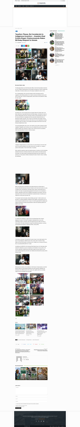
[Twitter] (63, 0)
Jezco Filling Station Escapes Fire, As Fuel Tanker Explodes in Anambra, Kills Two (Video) (60, 55)
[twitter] (26, 359)
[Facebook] (60, 0)
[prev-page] (15, 381)
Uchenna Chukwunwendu (35, 339)
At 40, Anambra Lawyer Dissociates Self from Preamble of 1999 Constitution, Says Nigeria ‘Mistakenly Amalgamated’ (42, 332)
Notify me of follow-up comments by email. (21, 405)
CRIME (31, 374)
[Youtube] (64, 0)
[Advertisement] (40, 16)
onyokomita (19, 42)
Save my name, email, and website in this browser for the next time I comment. (27, 403)
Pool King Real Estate (29, 339)
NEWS (21, 28)
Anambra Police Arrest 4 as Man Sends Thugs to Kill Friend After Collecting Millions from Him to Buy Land (59, 61)
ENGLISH (19, 28)
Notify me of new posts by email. (20, 406)
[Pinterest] (26, 46)
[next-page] (17, 381)
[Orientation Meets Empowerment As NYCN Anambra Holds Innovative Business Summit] (31, 326)
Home (16, 28)
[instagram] (24, 359)
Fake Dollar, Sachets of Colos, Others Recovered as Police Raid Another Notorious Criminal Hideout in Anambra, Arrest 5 (42, 377)
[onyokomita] (16, 42)
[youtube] (44, 421)
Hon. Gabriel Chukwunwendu (21, 339)
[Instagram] (61, 0)
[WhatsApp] (28, 46)
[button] (64, 6)
